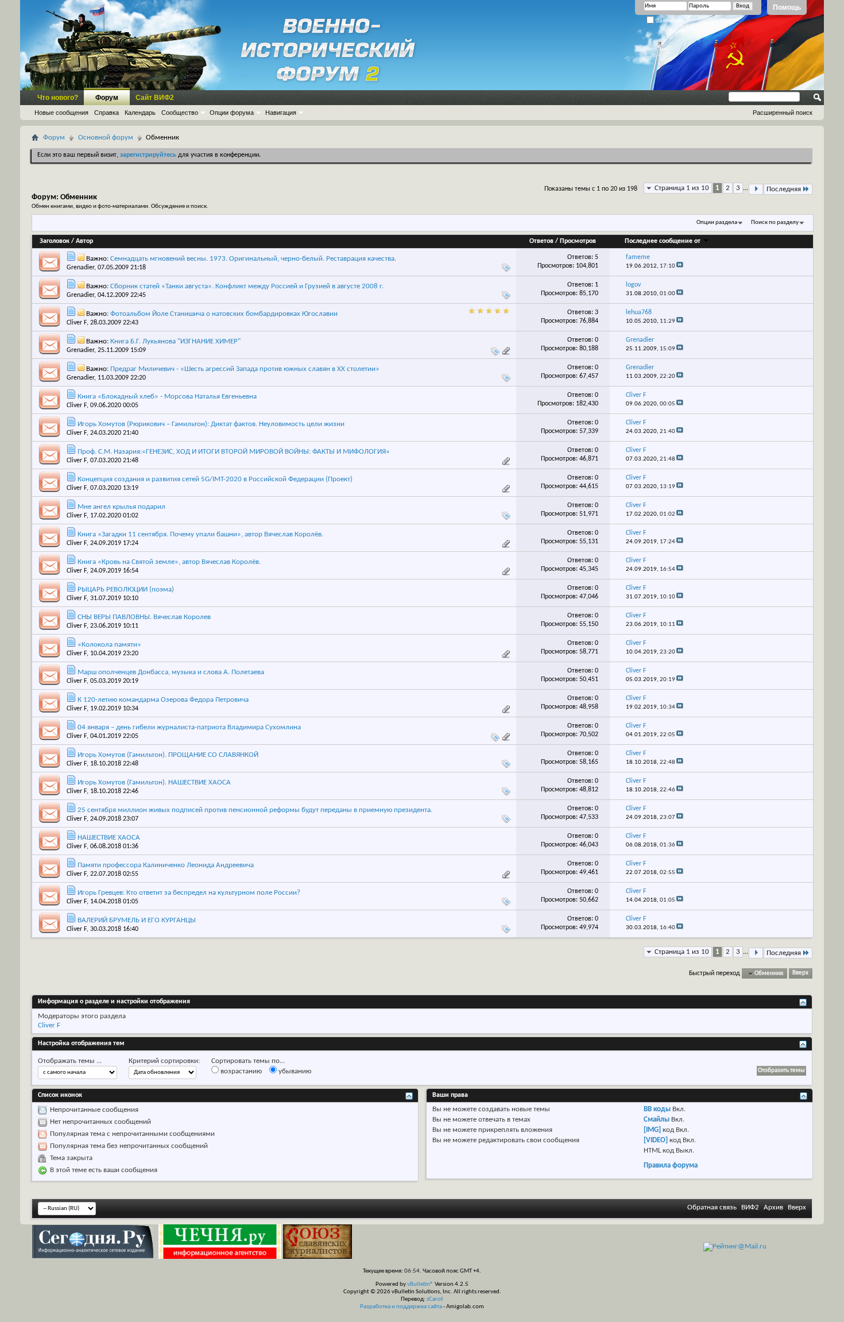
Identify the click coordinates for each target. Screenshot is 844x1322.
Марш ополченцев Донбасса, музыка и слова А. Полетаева (171, 672)
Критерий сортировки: (164, 1061)
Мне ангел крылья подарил (121, 507)
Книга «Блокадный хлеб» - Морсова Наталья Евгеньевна (167, 396)
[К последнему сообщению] (679, 266)
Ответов (541, 241)
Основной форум (105, 137)
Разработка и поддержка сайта (401, 1307)
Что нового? (57, 98)
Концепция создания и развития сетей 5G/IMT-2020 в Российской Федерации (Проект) (215, 479)
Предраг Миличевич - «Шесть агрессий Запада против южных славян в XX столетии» (245, 369)
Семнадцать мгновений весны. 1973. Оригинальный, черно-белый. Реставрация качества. (253, 258)
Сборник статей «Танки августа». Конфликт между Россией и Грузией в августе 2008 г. (247, 286)
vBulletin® (420, 1284)
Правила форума (671, 1165)
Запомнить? (671, 20)
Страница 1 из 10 (682, 188)
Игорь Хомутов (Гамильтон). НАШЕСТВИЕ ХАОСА (154, 782)
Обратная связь (712, 1207)
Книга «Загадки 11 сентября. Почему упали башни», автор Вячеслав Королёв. (200, 534)
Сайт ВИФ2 (154, 98)
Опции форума (232, 112)
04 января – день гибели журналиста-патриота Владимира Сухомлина (189, 727)
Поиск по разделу (775, 222)
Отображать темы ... (70, 1061)
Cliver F (77, 322)
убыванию (294, 1071)
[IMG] (652, 1130)
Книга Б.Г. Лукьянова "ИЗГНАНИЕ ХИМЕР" (175, 341)
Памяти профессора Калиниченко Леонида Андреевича (166, 865)
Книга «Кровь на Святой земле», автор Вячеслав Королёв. (169, 562)
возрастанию (240, 1071)
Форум (106, 98)
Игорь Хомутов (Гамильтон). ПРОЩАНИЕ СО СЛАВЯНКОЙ (168, 755)
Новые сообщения (61, 112)
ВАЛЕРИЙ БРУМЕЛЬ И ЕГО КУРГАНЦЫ (137, 920)
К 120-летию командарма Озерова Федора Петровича (163, 699)
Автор (84, 241)
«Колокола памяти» (109, 644)
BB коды (657, 1109)
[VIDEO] (656, 1140)
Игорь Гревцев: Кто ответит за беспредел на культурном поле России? (189, 892)
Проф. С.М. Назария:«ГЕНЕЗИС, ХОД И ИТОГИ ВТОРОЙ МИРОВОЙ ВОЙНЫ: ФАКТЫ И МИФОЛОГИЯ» (234, 451)
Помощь (787, 7)
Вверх (800, 974)
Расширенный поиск (782, 112)
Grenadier (80, 267)
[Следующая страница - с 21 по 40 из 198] (756, 189)
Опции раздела (716, 222)
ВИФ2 (750, 1207)
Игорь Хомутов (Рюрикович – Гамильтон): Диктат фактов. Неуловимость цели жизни (211, 424)
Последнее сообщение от (662, 241)
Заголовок (54, 241)
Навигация (280, 112)
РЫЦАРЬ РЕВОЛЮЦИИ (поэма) (126, 589)
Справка (106, 112)
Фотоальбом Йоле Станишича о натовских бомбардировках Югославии (224, 314)
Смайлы (656, 1119)
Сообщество (179, 112)
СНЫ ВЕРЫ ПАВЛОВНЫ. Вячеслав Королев (144, 617)
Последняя (783, 189)
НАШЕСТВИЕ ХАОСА (109, 837)
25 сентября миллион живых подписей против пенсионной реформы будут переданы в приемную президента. (255, 810)
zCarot (435, 1299)
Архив (773, 1207)
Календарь (140, 112)
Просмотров (578, 241)
